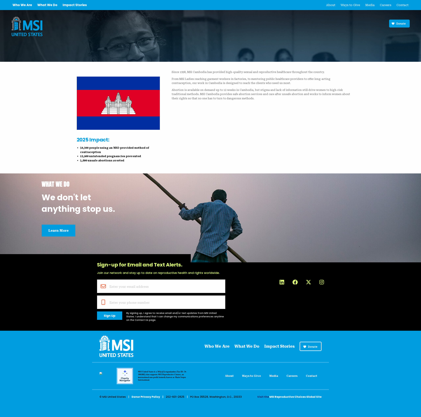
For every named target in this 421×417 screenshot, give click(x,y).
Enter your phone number (129, 303)
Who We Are (22, 5)
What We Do (47, 5)
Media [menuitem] (370, 5)
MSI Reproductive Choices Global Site (295, 397)
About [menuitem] (330, 5)
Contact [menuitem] (402, 5)
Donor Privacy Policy (146, 397)
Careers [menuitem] (385, 5)
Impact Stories (75, 5)
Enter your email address (129, 287)
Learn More (58, 231)
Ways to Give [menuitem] (350, 5)
